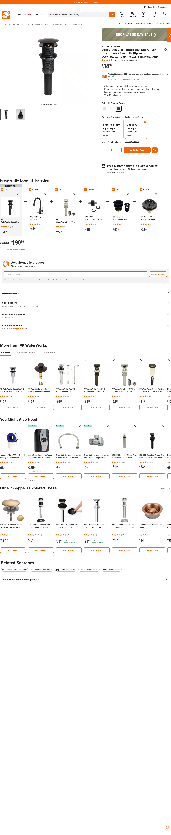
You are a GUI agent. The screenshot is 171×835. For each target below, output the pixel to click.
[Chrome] (111, 108)
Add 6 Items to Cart (16, 249)
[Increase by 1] (119, 150)
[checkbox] (30, 189)
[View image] (6, 114)
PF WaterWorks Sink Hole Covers (67, 24)
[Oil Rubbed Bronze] (119, 109)
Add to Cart (138, 150)
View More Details (112, 95)
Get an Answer (158, 274)
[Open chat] (169, 35)
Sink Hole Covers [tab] (26, 352)
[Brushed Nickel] (104, 108)
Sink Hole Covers (41, 24)
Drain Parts (26, 24)
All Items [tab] (5, 352)
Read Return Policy (115, 172)
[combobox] (78, 14)
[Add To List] (155, 150)
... (1, 24)
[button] (85, 293)
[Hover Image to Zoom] (49, 65)
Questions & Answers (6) (130, 60)
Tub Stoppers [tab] (48, 352)
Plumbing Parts (12, 24)
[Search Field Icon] (112, 14)
